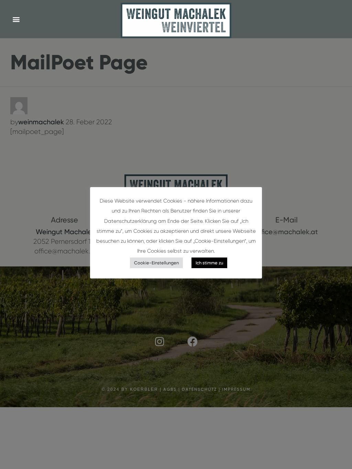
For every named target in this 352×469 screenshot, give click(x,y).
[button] (16, 19)
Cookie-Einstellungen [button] (156, 262)
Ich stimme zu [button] (209, 262)
